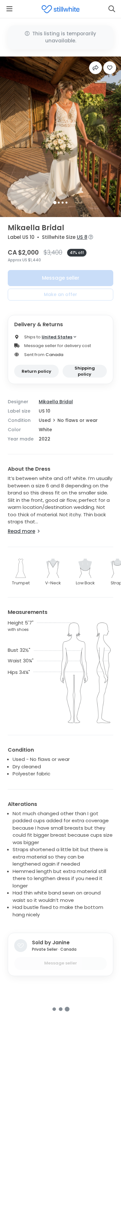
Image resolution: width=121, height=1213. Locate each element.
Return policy (36, 371)
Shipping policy (85, 371)
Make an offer (60, 294)
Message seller (60, 278)
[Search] (111, 9)
